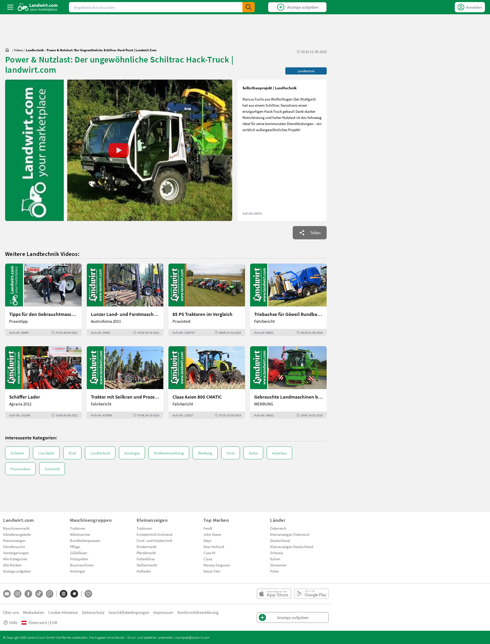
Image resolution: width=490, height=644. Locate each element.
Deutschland (280, 540)
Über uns (11, 612)
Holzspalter (79, 558)
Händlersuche (14, 546)
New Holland (213, 546)
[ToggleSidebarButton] (10, 7)
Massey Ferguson (216, 564)
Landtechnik (100, 452)
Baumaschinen (82, 564)
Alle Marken (12, 564)
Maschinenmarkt (16, 528)
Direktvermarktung (169, 452)
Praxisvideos (20, 468)
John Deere (212, 534)
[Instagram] (17, 594)
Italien (275, 558)
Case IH (209, 552)
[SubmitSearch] (248, 7)
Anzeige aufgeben (17, 571)
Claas (207, 558)
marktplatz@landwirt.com (192, 637)
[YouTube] (7, 594)
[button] (118, 150)
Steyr (207, 540)
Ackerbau (279, 452)
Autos (253, 452)
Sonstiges (132, 452)
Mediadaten (33, 612)
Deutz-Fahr (211, 571)
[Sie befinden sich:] (8, 50)
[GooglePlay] (311, 594)
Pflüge (75, 546)
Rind (72, 452)
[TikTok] (39, 594)
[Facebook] (28, 594)
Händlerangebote (17, 534)
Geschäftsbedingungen (128, 612)
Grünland (52, 468)
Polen (274, 571)
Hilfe (13, 622)
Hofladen (144, 571)
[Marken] (74, 594)
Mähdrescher (80, 534)
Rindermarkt (146, 546)
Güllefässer (78, 552)
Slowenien (278, 564)
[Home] (37, 7)
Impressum (163, 612)
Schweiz (276, 552)
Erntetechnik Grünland (154, 534)
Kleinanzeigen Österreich (290, 534)
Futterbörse (146, 558)
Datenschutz (93, 612)
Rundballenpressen (85, 540)
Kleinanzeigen (14, 540)
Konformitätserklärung (198, 612)
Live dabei (46, 452)
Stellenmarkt (147, 564)
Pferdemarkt (146, 552)
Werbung (205, 452)
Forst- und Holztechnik (154, 540)
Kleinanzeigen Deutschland (291, 546)
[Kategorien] (63, 594)
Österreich (278, 528)
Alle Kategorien (15, 558)
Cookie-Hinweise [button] (63, 612)
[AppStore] (274, 594)
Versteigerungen (16, 552)
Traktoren (77, 528)
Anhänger (77, 571)
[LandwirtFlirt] (88, 594)
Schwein (17, 452)
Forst (231, 452)
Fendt (207, 528)
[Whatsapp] (49, 593)
